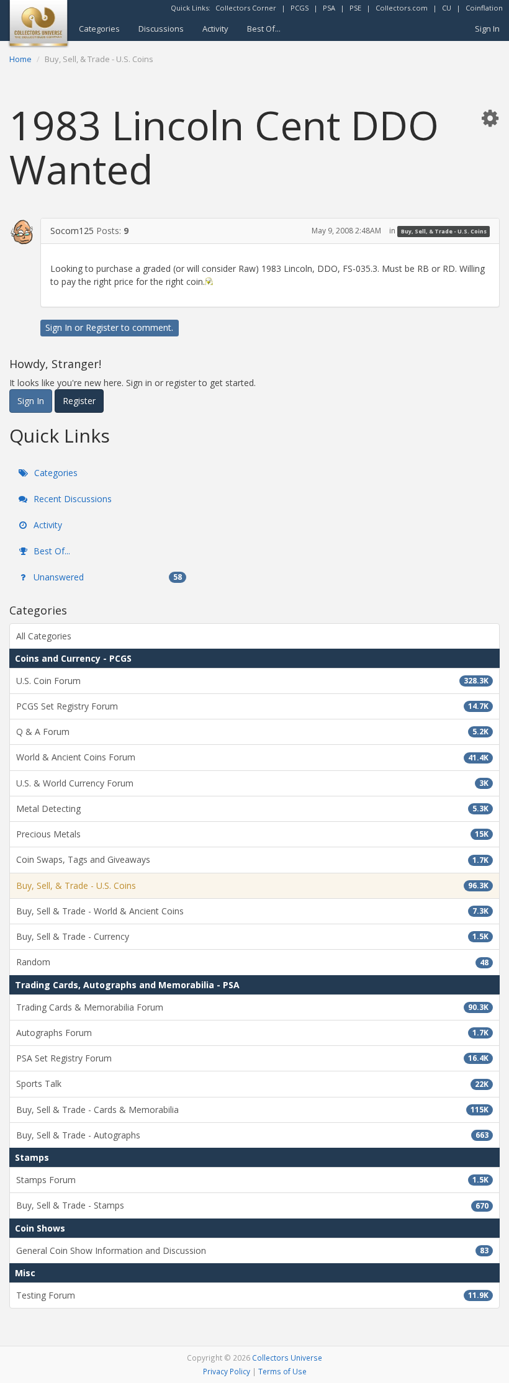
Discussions (161, 28)
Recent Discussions (71, 499)
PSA (329, 7)
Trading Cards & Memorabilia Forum (252, 1007)
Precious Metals (252, 834)
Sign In (487, 28)
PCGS (300, 7)
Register (102, 327)
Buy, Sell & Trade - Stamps (252, 1205)
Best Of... (264, 28)
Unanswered (106, 577)
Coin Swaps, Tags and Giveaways (252, 859)
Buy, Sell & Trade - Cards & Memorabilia (252, 1109)
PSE (355, 7)
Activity (215, 28)
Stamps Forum (252, 1180)
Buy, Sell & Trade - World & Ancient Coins (252, 911)
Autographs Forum (252, 1032)
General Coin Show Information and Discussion (252, 1250)
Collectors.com (402, 7)
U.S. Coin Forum (252, 681)
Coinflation (484, 7)
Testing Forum (252, 1295)
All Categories (43, 636)
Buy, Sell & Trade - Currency (252, 936)
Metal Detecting (252, 808)
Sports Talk (252, 1083)
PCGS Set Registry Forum (252, 706)
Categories (99, 28)
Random (252, 962)
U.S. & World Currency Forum (252, 783)
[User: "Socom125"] (22, 231)
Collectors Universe (287, 1358)
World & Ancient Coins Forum (252, 757)
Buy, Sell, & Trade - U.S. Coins (444, 231)
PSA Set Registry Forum (252, 1058)
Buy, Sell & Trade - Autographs (252, 1135)
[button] (490, 117)
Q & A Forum (252, 731)
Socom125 (72, 231)
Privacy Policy (226, 1371)
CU (446, 7)
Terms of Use (282, 1371)
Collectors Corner (245, 7)
